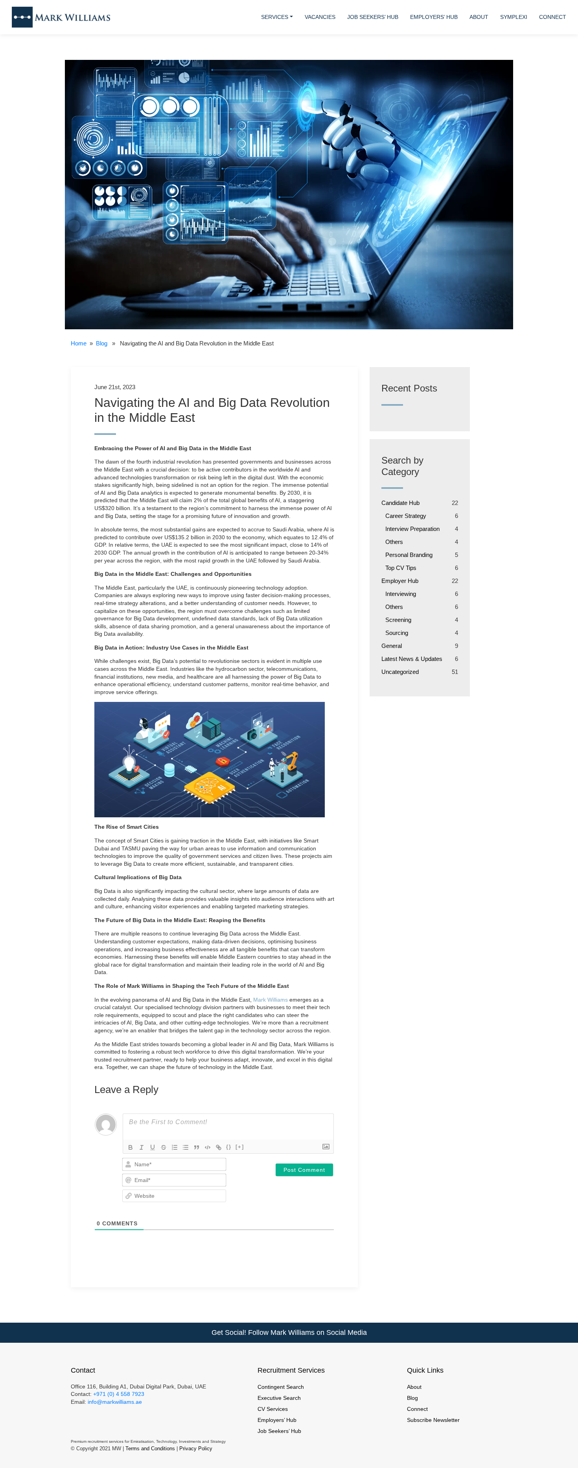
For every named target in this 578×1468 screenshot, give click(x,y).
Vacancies (320, 17)
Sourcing (396, 632)
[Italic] (141, 1147)
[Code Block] (207, 1147)
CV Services (273, 1409)
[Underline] (152, 1147)
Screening (398, 619)
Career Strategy (405, 515)
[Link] (218, 1147)
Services (274, 17)
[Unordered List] (185, 1147)
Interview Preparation (412, 528)
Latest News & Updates (411, 658)
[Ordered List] (174, 1147)
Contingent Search (281, 1387)
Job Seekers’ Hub (372, 17)
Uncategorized (400, 671)
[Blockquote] (196, 1147)
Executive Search (279, 1398)
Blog (101, 343)
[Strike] (163, 1147)
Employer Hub (399, 580)
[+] (240, 1147)
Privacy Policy (195, 1448)
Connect (552, 17)
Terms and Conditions (150, 1448)
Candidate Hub (400, 502)
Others (394, 541)
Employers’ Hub (434, 17)
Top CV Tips (400, 567)
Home (79, 343)
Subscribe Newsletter (433, 1420)
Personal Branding (409, 554)
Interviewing (400, 593)
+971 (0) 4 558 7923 (118, 1394)
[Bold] (130, 1147)
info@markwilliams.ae (114, 1402)
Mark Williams (270, 1000)
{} (229, 1147)
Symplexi (513, 17)
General (391, 645)
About (478, 17)
